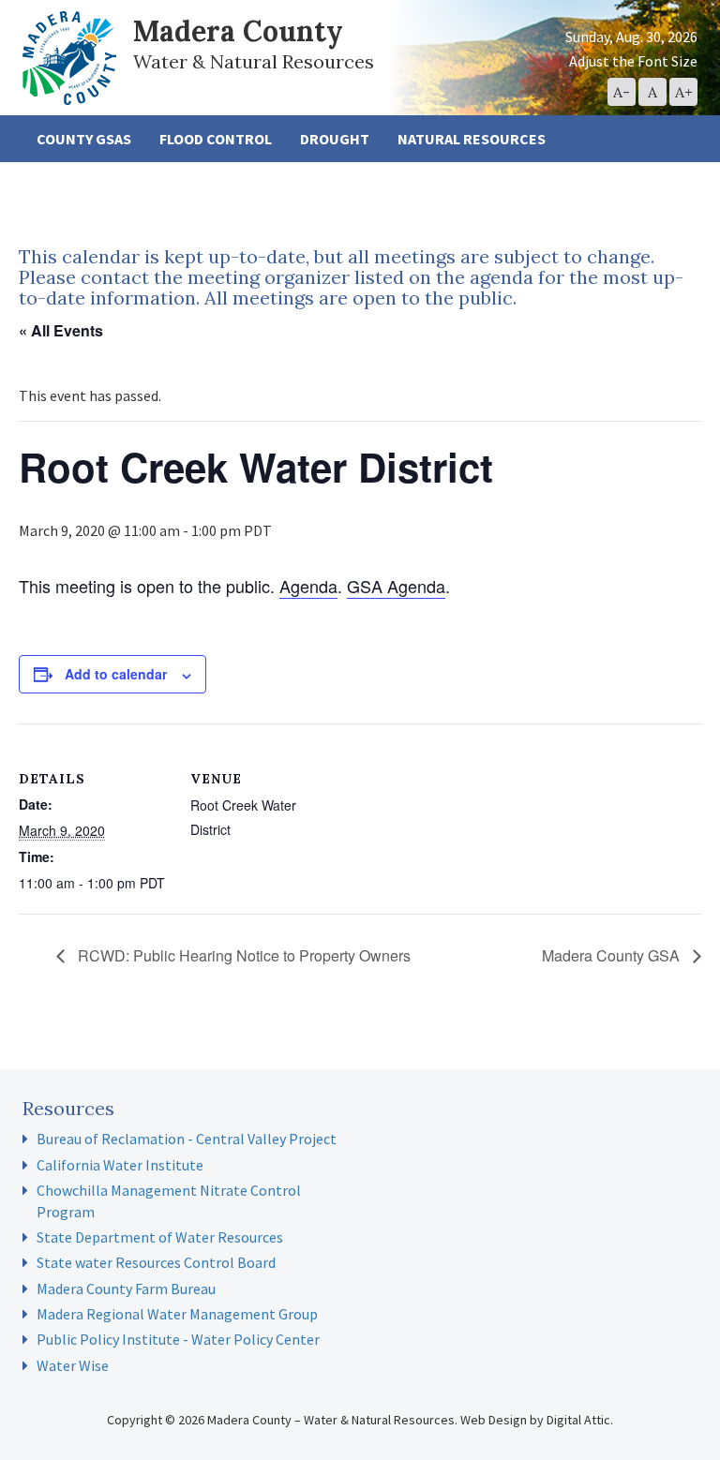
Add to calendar (116, 673)
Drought (334, 138)
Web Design (493, 1419)
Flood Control (215, 138)
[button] (622, 92)
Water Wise (73, 1365)
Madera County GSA (612, 955)
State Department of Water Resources (160, 1237)
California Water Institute (120, 1164)
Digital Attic (578, 1419)
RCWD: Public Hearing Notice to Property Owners (242, 955)
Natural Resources (472, 138)
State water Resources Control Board (156, 1262)
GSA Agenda (396, 586)
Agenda (308, 586)
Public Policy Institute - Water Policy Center (178, 1339)
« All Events (61, 330)
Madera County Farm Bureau (126, 1288)
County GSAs (84, 138)
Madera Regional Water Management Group (177, 1313)
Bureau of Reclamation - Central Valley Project (187, 1138)
